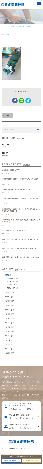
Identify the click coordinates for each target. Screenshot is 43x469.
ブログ (17, 26)
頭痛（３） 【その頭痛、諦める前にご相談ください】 (20, 239)
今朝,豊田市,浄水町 (25, 26)
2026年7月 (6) (13, 281)
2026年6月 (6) (13, 285)
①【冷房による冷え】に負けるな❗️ (14, 230)
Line (21, 100)
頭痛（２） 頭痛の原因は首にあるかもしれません (19, 248)
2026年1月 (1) (13, 288)
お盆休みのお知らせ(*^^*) (11, 170)
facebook (15, 100)
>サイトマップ (6, 454)
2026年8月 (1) (13, 278)
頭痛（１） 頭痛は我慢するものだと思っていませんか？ (21, 257)
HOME (13, 26)
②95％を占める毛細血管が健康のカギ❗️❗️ (17, 189)
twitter (28, 100)
